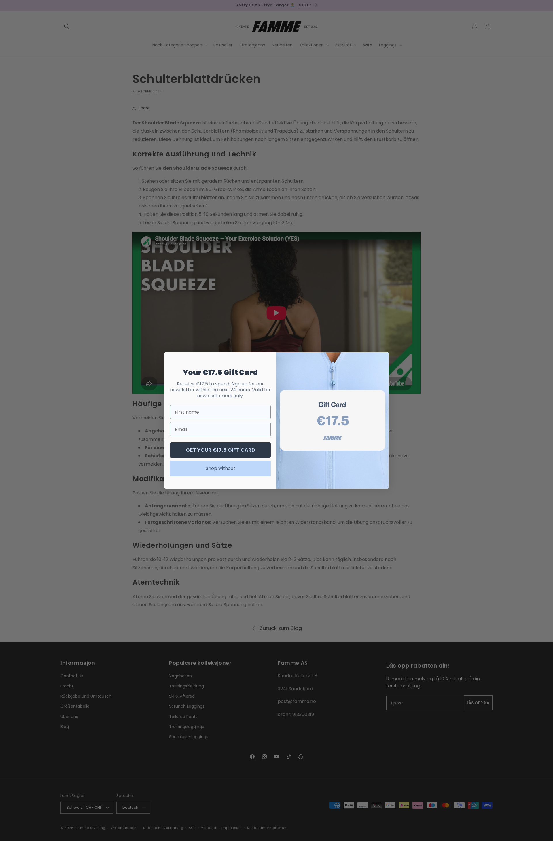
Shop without (220, 468)
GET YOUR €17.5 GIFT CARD (220, 449)
